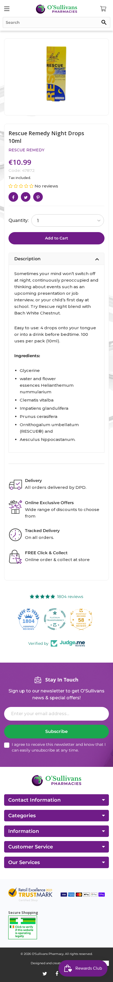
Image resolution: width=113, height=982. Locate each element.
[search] (56, 22)
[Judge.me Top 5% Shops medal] (83, 619)
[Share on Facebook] (13, 197)
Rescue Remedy (26, 150)
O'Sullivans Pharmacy (48, 954)
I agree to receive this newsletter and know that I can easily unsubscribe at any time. (59, 747)
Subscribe (56, 731)
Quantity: (19, 220)
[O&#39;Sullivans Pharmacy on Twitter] (45, 974)
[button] (22, 186)
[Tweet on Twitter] (25, 197)
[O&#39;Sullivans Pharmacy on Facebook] (56, 974)
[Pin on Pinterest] (38, 197)
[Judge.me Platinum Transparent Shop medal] (30, 619)
